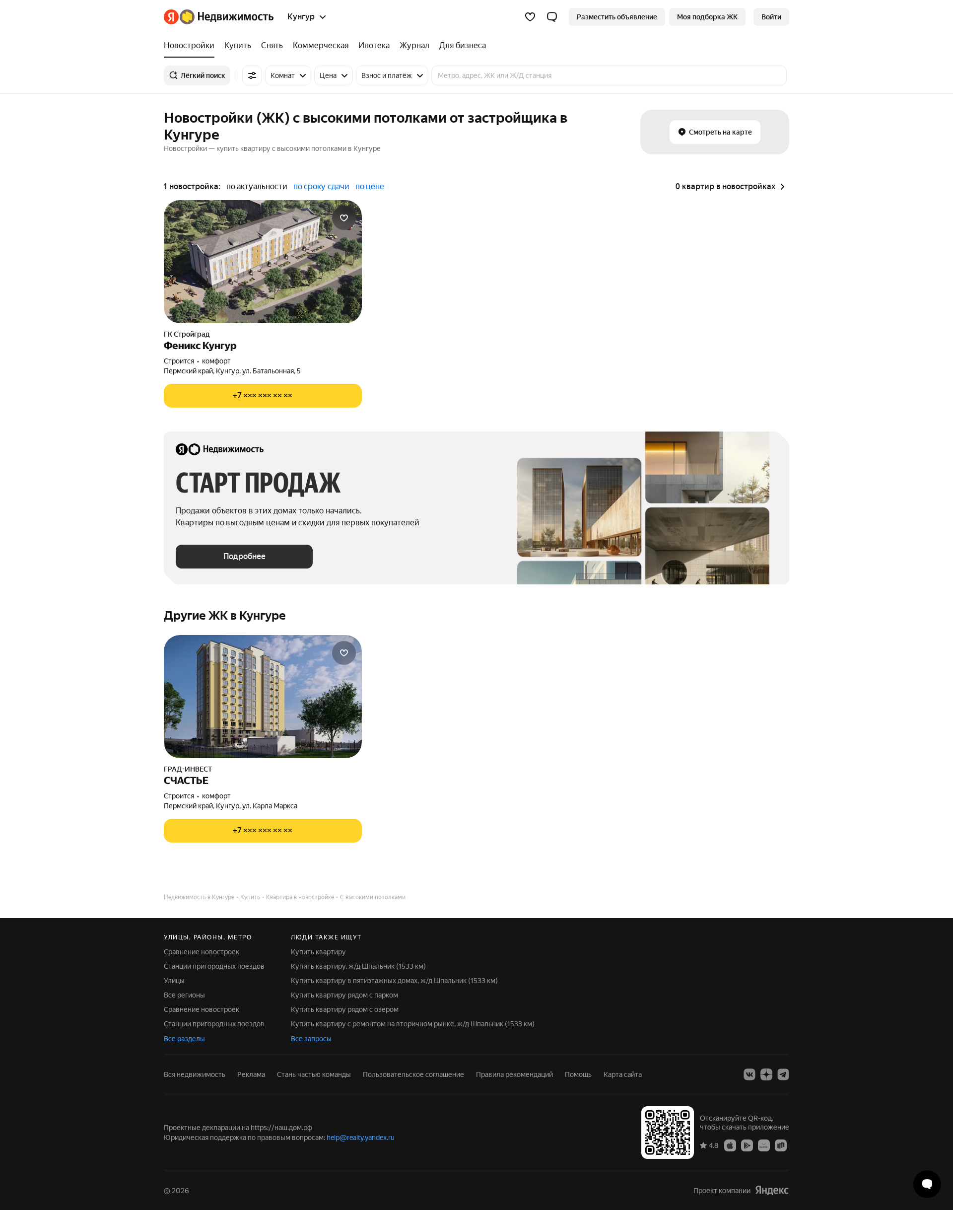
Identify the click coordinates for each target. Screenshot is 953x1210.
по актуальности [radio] (256, 186)
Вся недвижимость (194, 1074)
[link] (771, 17)
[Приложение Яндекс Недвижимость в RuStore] (781, 1145)
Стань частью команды (314, 1074)
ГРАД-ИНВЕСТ (188, 769)
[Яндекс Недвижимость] (218, 16)
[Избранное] (530, 17)
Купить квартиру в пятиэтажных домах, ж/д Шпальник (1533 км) (394, 981)
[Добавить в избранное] (344, 218)
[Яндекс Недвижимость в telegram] (783, 1074)
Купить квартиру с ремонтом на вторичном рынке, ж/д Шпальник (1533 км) (413, 1024)
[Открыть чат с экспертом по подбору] (927, 1184)
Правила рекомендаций (514, 1074)
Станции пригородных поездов (214, 966)
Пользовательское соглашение (413, 1074)
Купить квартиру (318, 952)
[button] (552, 17)
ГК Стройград (187, 334)
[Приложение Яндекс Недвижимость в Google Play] (747, 1145)
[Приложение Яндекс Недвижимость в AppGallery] (764, 1145)
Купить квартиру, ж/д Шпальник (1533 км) (358, 966)
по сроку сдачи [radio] (321, 186)
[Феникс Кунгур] (263, 261)
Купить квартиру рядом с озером (345, 1009)
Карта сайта (623, 1074)
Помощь (578, 1074)
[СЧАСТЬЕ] (263, 696)
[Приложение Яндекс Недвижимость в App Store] (730, 1145)
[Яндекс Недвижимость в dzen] (766, 1074)
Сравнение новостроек (201, 952)
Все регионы (184, 995)
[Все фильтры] (252, 75)
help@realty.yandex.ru (361, 1137)
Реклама (251, 1074)
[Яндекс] (771, 1190)
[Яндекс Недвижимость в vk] (749, 1074)
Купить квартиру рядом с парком (344, 995)
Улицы (174, 981)
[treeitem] (191, 46)
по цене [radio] (369, 186)
